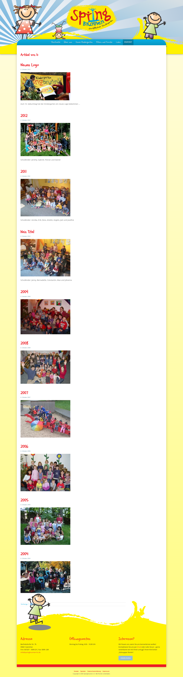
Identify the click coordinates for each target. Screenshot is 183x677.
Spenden (83, 671)
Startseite (55, 42)
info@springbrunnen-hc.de (30, 652)
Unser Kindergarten (84, 42)
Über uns (68, 42)
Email (139, 647)
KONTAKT (128, 42)
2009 (24, 292)
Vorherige (24, 604)
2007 (24, 393)
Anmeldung (126, 658)
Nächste (38, 604)
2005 (24, 500)
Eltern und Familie (104, 42)
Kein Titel (27, 232)
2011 (24, 171)
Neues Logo (30, 65)
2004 (24, 554)
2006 (24, 446)
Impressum (106, 671)
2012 (24, 116)
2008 (24, 343)
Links (118, 42)
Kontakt (76, 671)
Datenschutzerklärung (94, 671)
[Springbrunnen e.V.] (91, 18)
